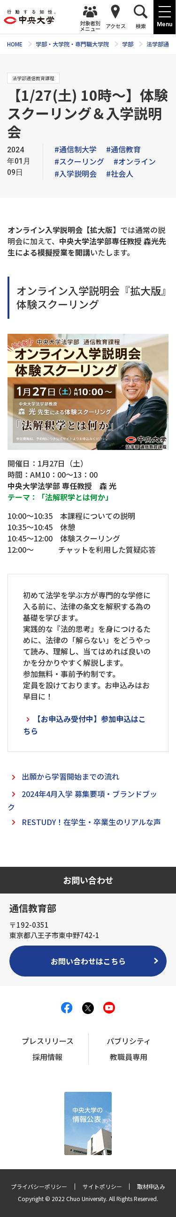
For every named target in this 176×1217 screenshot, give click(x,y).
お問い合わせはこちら (88, 961)
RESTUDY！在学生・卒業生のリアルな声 (91, 821)
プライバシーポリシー (39, 1186)
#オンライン (135, 161)
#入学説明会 (75, 173)
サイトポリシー (102, 1186)
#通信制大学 (75, 149)
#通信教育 (123, 149)
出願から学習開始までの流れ (70, 776)
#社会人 (119, 173)
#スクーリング (79, 161)
